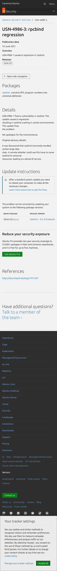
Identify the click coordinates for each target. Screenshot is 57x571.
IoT (4, 377)
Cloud (5, 404)
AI (3, 457)
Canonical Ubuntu (11, 3)
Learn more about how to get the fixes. (28, 189)
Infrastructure (20, 457)
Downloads (8, 430)
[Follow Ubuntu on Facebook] (11, 514)
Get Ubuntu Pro (12, 254)
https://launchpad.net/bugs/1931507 (20, 278)
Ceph (4, 344)
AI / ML (6, 364)
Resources (7, 506)
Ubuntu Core (8, 384)
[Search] (44, 4)
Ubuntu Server (9, 397)
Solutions (7, 450)
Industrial (20, 479)
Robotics (6, 371)
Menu (52, 4)
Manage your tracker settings (19, 563)
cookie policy (11, 556)
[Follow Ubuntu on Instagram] (26, 514)
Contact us (10, 495)
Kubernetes (8, 351)
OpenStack (8, 338)
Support (6, 437)
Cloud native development (15, 465)
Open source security (12, 461)
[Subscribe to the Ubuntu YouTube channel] (33, 514)
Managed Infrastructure (40, 457)
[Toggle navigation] (53, 11)
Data (8, 457)
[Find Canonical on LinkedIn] (19, 514)
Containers (7, 424)
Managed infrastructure (14, 357)
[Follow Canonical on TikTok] (40, 514)
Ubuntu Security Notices (16, 20)
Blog (39, 502)
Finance (6, 483)
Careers (30, 502)
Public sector (33, 479)
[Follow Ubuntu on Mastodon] (4, 514)
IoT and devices (32, 461)
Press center (21, 506)
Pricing (5, 443)
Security (6, 410)
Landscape (7, 417)
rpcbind (6, 92)
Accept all (43, 563)
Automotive (8, 479)
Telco (44, 479)
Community (19, 502)
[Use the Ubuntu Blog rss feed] (47, 514)
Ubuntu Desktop (10, 391)
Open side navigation (17, 76)
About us (6, 502)
